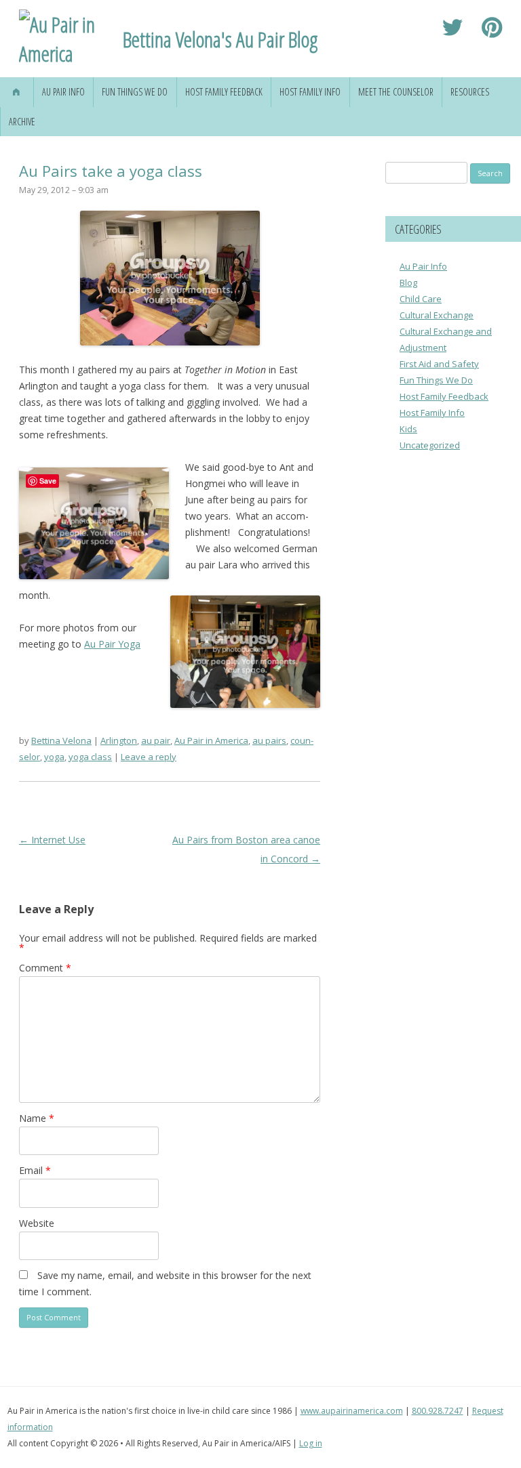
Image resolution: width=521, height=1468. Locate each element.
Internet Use (52, 839)
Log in (310, 1443)
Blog (408, 282)
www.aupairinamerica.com (352, 1411)
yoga (54, 757)
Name (36, 1118)
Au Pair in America (211, 740)
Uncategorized (430, 445)
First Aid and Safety (439, 364)
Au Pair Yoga (112, 643)
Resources (469, 91)
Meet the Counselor (395, 91)
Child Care (421, 299)
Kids (408, 429)
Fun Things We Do (135, 91)
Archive (22, 121)
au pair (155, 740)
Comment (45, 967)
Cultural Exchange (437, 315)
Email (35, 1170)
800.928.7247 (437, 1411)
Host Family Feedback (224, 91)
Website (36, 1223)
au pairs (269, 740)
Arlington (118, 740)
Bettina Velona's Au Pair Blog (220, 39)
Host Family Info (310, 91)
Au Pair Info (63, 91)
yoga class (90, 757)
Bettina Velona (61, 740)
